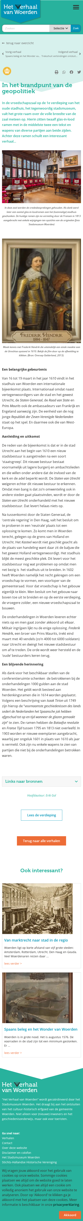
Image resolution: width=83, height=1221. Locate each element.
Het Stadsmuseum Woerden (21, 1157)
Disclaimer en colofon (16, 1153)
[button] (76, 7)
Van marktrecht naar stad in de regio (36, 940)
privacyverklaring (66, 1204)
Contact (7, 1143)
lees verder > (13, 963)
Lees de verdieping (41, 815)
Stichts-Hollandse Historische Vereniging (29, 1162)
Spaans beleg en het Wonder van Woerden (40, 1029)
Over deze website (14, 1148)
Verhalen (8, 1138)
